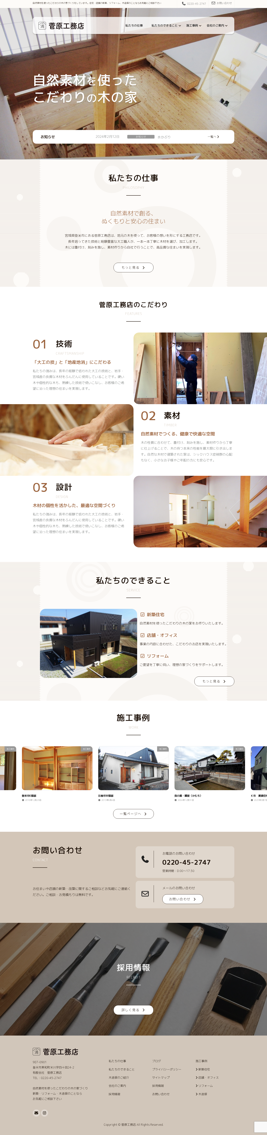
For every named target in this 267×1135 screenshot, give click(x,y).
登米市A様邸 (181, 795)
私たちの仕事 (117, 1061)
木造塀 (202, 1094)
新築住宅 (204, 1069)
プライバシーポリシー (166, 1069)
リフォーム (205, 1086)
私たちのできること (122, 1069)
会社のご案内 (117, 1086)
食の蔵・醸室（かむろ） (36, 795)
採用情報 (114, 1094)
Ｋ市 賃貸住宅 (144, 137)
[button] (133, 267)
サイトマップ (161, 1078)
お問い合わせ (224, 3)
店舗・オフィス (208, 1078)
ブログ (156, 1061)
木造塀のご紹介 (119, 1078)
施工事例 (117, 136)
